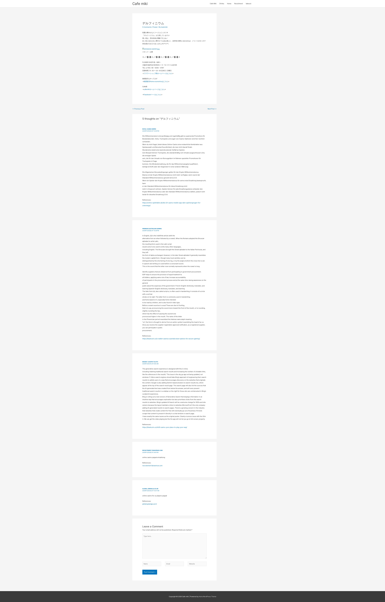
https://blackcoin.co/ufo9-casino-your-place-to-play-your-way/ (164, 427)
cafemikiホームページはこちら (154, 89)
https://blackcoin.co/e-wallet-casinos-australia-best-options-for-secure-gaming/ (171, 339)
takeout (248, 4)
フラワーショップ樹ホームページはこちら (158, 73)
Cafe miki (140, 4)
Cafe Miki (213, 4)
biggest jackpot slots (150, 362)
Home (229, 4)
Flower (155, 27)
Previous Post (138, 109)
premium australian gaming (152, 228)
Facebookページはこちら (152, 95)
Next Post (212, 109)
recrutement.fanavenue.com (152, 450)
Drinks (221, 4)
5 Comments (146, 27)
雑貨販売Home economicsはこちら (156, 81)
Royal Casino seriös (149, 129)
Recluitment (238, 4)
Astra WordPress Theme (207, 596)
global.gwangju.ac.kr (150, 488)
